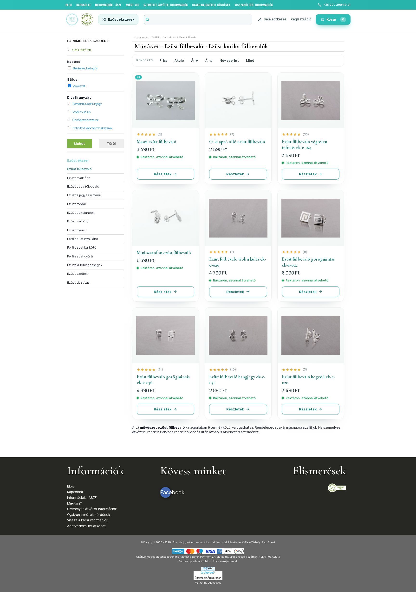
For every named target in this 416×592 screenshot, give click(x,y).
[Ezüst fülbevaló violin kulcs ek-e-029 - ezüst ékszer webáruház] (238, 218)
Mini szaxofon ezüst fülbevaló (164, 252)
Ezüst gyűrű (76, 230)
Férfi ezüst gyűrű (80, 256)
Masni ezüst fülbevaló (156, 141)
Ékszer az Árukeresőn (208, 577)
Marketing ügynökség (208, 582)
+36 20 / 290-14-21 (337, 5)
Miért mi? (74, 503)
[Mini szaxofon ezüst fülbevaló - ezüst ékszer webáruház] (165, 218)
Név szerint (229, 60)
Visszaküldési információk (87, 520)
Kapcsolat (75, 491)
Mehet (79, 143)
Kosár (335, 19)
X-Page (246, 542)
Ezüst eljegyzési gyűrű (84, 195)
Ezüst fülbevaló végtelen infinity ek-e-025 (304, 144)
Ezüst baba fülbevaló (83, 186)
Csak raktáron (81, 50)
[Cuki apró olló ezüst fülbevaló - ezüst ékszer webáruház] (238, 100)
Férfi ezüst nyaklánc (82, 239)
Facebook (165, 492)
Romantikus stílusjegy (87, 104)
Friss (163, 60)
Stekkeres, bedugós (85, 68)
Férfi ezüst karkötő (81, 247)
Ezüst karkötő (78, 221)
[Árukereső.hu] (208, 573)
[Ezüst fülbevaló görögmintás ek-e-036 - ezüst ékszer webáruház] (165, 335)
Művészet (78, 86)
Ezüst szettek (77, 273)
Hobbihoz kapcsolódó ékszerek (92, 128)
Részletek (162, 174)
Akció (179, 60)
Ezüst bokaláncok (81, 212)
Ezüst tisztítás (78, 282)
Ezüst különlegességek (84, 265)
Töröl (111, 143)
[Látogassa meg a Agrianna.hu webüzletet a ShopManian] (208, 568)
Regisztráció (301, 19)
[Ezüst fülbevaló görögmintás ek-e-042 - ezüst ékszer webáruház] (310, 218)
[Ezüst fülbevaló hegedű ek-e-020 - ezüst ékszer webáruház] (310, 335)
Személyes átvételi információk (92, 509)
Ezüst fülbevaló (79, 169)
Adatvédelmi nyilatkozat (86, 526)
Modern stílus (81, 112)
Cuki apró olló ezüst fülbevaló (237, 141)
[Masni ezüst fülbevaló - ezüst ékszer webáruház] (165, 100)
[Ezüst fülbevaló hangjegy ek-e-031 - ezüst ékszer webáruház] (238, 335)
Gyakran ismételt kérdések (88, 514)
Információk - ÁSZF (82, 497)
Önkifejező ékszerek (85, 120)
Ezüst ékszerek (121, 19)
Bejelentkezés (275, 19)
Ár (193, 60)
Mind (250, 60)
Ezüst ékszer (78, 160)
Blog (70, 486)
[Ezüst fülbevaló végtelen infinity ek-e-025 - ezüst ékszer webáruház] (310, 100)
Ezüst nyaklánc (78, 178)
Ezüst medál (76, 204)
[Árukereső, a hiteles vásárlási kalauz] (337, 487)
